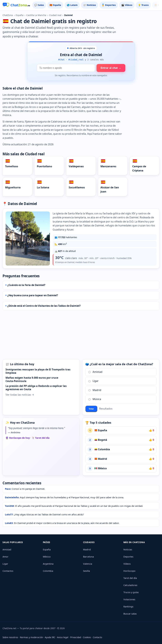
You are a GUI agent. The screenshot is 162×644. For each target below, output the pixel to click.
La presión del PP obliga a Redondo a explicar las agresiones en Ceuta (36, 387)
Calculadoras (130, 585)
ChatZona (8, 15)
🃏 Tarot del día (41, 437)
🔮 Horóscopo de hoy (18, 437)
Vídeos (127, 563)
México (102, 468)
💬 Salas (39, 4)
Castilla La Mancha (36, 15)
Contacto (97, 637)
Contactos (8, 570)
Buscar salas (130, 613)
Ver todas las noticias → (20, 394)
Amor (5, 556)
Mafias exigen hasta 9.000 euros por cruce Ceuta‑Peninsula (32, 379)
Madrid (97, 390)
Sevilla (86, 570)
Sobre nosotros (10, 637)
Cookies (87, 637)
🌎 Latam (72, 4)
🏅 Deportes (109, 4)
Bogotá (102, 440)
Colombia (103, 449)
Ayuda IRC (50, 637)
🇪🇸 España (55, 4)
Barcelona (88, 556)
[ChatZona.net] (16, 5)
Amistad (97, 372)
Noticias (127, 549)
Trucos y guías (131, 592)
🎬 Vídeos (126, 4)
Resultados (105, 408)
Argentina (48, 563)
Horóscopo (129, 570)
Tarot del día (130, 578)
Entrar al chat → (111, 67)
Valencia (87, 563)
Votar (91, 409)
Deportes (128, 556)
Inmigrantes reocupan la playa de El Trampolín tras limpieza (38, 371)
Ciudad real (55, 15)
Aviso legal (62, 637)
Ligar (96, 381)
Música (97, 399)
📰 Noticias (89, 4)
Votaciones (129, 599)
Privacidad (75, 637)
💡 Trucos (143, 4)
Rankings (128, 606)
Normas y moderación (31, 637)
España (19, 15)
